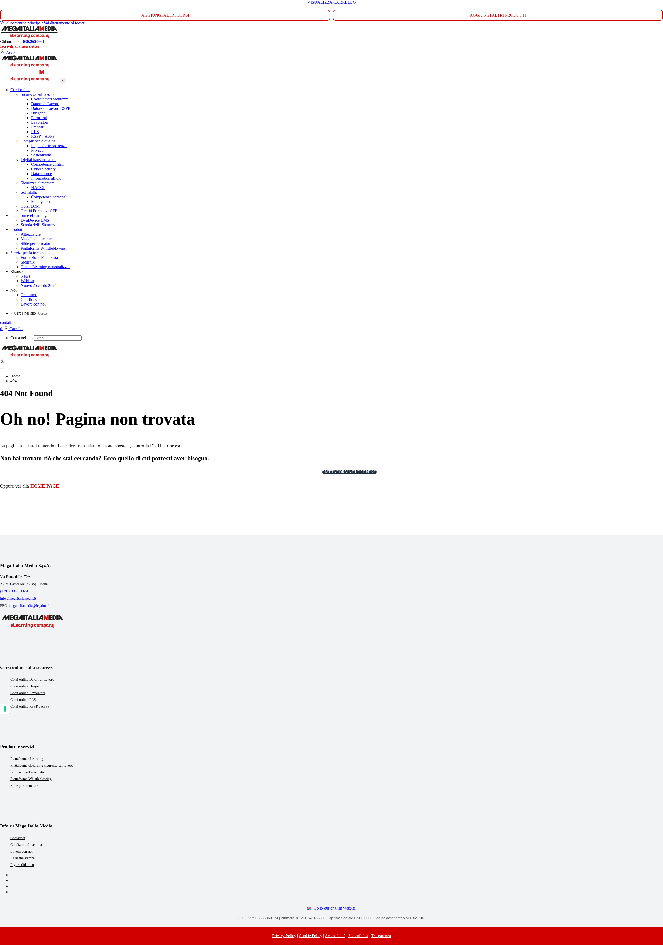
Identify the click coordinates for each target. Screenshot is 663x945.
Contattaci (17, 838)
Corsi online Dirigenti (26, 686)
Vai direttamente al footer (64, 23)
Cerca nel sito (25, 313)
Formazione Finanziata (27, 772)
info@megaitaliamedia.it (18, 598)
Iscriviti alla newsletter (19, 46)
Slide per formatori (24, 786)
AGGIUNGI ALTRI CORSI (165, 15)
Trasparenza (381, 936)
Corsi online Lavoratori (27, 693)
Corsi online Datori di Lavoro (32, 679)
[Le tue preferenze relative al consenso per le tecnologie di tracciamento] (5, 709)
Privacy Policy (284, 936)
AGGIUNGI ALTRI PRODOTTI (498, 15)
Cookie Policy (310, 936)
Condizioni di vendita (26, 845)
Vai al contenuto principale (22, 23)
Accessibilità (335, 936)
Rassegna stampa (22, 858)
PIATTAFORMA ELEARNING (349, 472)
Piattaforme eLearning (26, 759)
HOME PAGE (44, 486)
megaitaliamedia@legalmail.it (31, 606)
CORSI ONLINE (301, 472)
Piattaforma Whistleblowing (31, 779)
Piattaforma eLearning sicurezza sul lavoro (41, 765)
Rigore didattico (22, 865)
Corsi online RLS (23, 700)
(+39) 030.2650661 (14, 591)
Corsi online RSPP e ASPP (30, 706)
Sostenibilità (358, 936)
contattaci (8, 322)
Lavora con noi (21, 851)
